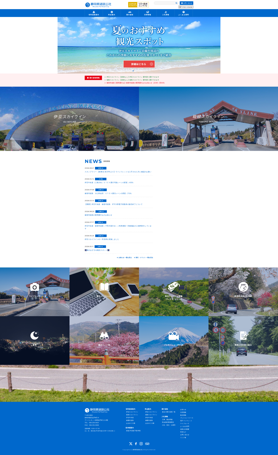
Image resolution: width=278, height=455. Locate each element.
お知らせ (183, 409)
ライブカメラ (184, 423)
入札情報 (165, 416)
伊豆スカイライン (132, 412)
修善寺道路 (130, 420)
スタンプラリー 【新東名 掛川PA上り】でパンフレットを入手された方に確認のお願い (118, 172)
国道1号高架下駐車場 (133, 431)
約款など (183, 432)
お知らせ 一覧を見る (125, 257)
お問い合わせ (184, 435)
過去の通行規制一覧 (168, 412)
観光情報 (183, 415)
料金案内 (148, 409)
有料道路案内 (130, 409)
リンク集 (183, 437)
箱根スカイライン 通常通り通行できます (133, 80)
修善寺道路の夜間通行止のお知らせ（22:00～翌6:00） (136, 83)
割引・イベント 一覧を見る (144, 257)
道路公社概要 (184, 429)
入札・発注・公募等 (168, 425)
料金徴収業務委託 (168, 422)
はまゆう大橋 (130, 423)
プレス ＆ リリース (186, 418)
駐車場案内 (130, 428)
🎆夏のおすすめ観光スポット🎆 (97, 250)
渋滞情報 (183, 412)
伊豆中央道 (130, 417)
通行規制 (165, 409)
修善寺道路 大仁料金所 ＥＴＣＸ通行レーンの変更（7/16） (109, 193)
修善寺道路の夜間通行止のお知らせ (98, 215)
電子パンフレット (186, 421)
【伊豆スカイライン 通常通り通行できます (133, 77)
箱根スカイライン (132, 415)
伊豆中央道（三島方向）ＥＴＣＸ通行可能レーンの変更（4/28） (109, 182)
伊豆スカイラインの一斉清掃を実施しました (102, 239)
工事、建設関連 (167, 419)
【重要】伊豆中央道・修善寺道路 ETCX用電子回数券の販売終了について (114, 204)
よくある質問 (184, 426)
